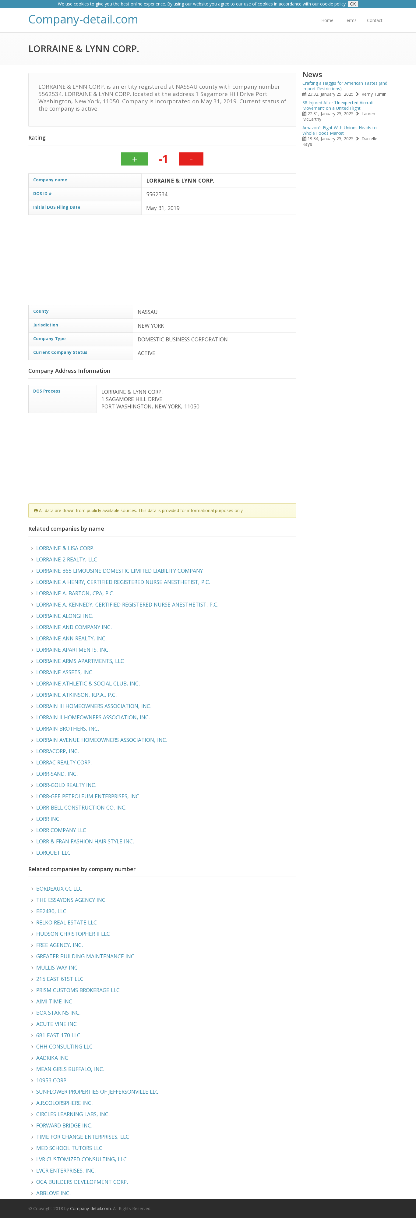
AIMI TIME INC (54, 1001)
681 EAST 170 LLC (58, 1035)
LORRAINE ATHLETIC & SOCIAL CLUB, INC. (88, 683)
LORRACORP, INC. (57, 751)
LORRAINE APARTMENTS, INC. (73, 649)
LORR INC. (48, 818)
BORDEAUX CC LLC (59, 888)
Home (327, 20)
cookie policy (333, 4)
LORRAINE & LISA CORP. (65, 548)
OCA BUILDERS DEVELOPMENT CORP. (82, 1181)
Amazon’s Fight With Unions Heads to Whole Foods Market (339, 130)
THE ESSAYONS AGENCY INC (70, 899)
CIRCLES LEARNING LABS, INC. (73, 1114)
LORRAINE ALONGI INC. (64, 615)
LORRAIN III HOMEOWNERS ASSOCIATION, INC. (93, 706)
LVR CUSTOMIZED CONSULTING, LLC (81, 1159)
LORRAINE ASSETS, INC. (64, 672)
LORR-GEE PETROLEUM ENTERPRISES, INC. (88, 796)
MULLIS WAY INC (57, 967)
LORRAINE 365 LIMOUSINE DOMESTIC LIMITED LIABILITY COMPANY (119, 570)
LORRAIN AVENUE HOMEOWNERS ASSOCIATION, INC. (101, 739)
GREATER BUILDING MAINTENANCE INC (85, 956)
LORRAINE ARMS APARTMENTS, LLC (80, 660)
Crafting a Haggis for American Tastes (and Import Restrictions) (344, 85)
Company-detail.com (83, 19)
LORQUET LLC (53, 852)
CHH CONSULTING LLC (64, 1046)
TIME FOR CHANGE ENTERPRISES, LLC (82, 1136)
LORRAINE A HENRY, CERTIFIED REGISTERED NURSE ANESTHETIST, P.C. (123, 582)
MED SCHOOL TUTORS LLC (69, 1148)
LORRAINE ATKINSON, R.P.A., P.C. (76, 694)
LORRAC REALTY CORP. (64, 762)
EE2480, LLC (51, 911)
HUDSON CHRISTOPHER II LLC (73, 933)
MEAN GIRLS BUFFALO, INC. (70, 1069)
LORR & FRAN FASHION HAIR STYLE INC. (85, 841)
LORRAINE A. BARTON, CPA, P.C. (75, 593)
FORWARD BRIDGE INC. (64, 1125)
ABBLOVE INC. (53, 1193)
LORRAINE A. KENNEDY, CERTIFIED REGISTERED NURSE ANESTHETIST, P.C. (127, 604)
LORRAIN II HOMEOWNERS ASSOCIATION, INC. (93, 717)
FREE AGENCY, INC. (59, 945)
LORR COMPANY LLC (61, 830)
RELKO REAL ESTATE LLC (66, 922)
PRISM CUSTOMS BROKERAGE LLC (78, 990)
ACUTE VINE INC (56, 1023)
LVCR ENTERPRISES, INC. (66, 1170)
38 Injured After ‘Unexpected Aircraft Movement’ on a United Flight (338, 105)
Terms (350, 20)
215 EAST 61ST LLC (59, 978)
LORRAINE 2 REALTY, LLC (66, 559)
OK (353, 4)
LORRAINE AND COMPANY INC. (74, 627)
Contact (375, 20)
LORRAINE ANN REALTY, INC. (71, 638)
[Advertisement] (211, 262)
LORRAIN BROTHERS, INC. (67, 728)
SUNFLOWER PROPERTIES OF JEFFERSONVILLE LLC (97, 1091)
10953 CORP (51, 1080)
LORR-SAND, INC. (57, 773)
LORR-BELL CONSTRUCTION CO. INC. (81, 807)
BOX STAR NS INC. (58, 1012)
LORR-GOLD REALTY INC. (66, 785)
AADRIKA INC (52, 1057)
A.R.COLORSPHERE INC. (64, 1102)
